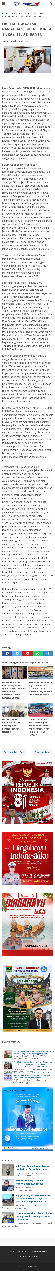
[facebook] (7, 653)
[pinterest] (27, 653)
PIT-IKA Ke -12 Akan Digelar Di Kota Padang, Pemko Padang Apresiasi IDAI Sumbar (34, 1216)
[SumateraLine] (27, 4)
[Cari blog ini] (51, 4)
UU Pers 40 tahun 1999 (28, 1256)
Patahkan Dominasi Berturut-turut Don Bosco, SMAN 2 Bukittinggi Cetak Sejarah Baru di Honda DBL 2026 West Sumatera (34, 1075)
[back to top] (49, 1264)
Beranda (11, 1251)
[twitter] (17, 653)
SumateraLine (31, 1266)
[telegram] (48, 653)
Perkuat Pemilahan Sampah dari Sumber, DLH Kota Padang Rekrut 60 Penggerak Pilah (34, 1052)
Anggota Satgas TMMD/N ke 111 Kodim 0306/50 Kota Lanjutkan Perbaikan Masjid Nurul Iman (32, 1198)
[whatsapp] (38, 653)
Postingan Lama (43, 752)
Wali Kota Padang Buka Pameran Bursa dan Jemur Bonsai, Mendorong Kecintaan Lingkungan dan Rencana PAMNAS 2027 (33, 1064)
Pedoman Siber (39, 1251)
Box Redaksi (24, 1251)
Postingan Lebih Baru (14, 752)
